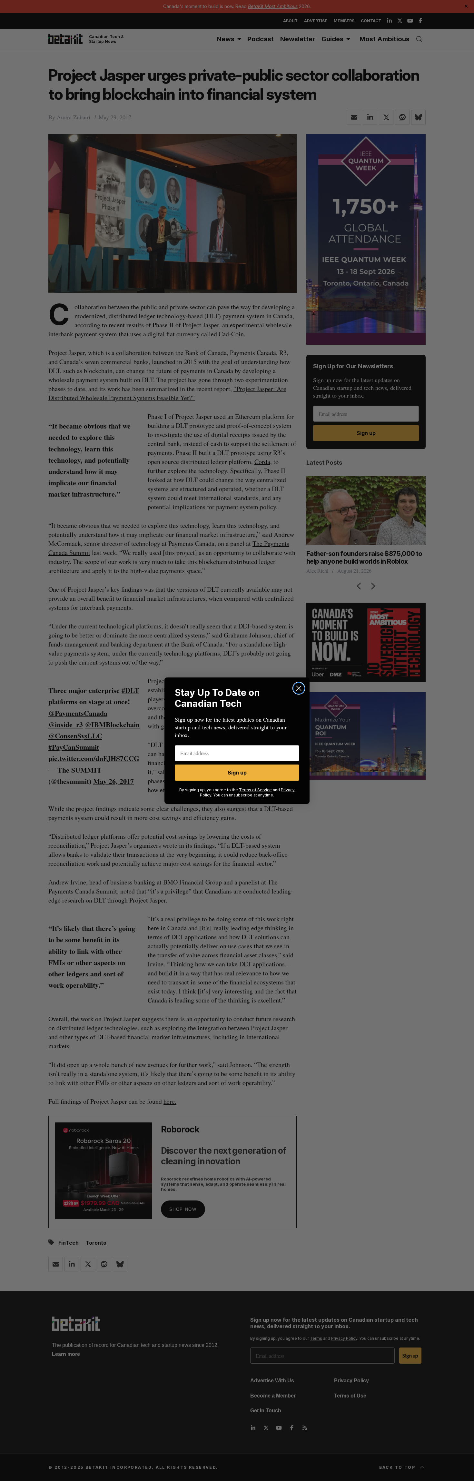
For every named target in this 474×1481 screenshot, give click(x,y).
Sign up (237, 772)
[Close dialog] (298, 688)
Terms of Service (255, 789)
